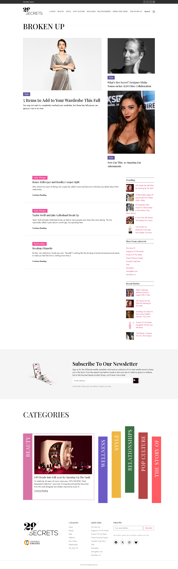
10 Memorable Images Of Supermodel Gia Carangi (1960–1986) (144, 198)
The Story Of (136, 11)
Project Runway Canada (134, 258)
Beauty (61, 11)
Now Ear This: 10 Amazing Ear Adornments (124, 164)
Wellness (91, 11)
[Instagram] (129, 542)
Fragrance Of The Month (134, 251)
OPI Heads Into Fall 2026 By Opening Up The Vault (143, 303)
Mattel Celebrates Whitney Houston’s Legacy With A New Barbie (143, 292)
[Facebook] (116, 542)
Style (68, 11)
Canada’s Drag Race (133, 261)
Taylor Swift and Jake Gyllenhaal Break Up (55, 215)
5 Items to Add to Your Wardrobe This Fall (61, 100)
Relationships (104, 11)
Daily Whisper (40, 177)
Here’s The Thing (120, 11)
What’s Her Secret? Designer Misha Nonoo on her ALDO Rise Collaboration (129, 84)
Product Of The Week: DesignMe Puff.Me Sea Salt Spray (144, 325)
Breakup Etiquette (42, 248)
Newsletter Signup (28, 2)
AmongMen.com (132, 271)
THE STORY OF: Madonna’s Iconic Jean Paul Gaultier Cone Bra (143, 230)
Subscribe (148, 528)
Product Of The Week (134, 255)
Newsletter (130, 268)
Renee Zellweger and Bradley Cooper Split (55, 182)
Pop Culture (79, 11)
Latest (53, 11)
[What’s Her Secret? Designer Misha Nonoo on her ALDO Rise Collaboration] (131, 56)
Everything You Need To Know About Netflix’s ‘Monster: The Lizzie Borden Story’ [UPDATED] (144, 314)
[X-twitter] (122, 542)
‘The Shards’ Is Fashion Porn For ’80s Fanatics (144, 334)
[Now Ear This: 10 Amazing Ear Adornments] (131, 122)
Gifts (127, 264)
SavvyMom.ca (131, 274)
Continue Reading (39, 195)
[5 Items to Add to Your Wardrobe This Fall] (62, 64)
